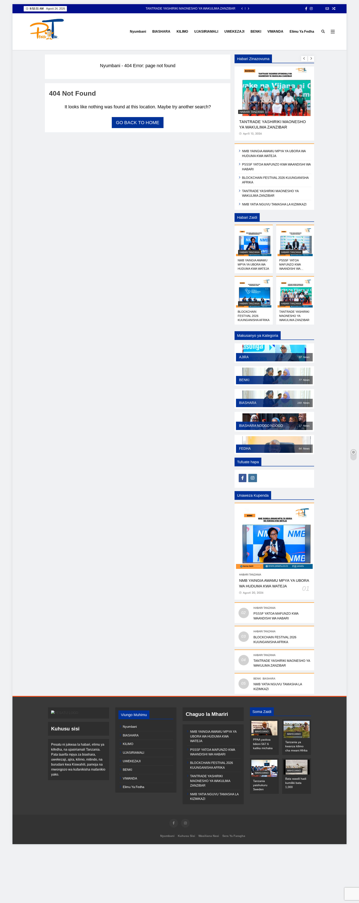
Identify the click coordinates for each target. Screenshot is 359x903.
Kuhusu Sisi (186, 836)
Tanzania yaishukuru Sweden (260, 785)
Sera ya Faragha (233, 836)
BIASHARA (161, 31)
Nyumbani (138, 31)
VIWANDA (275, 31)
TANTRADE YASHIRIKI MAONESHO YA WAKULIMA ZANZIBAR (190, 8)
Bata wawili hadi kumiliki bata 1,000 (295, 783)
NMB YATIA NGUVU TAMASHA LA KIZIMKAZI (274, 204)
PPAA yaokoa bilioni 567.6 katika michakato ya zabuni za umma (264, 748)
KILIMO (182, 31)
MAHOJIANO (262, 731)
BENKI (256, 31)
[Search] (323, 31)
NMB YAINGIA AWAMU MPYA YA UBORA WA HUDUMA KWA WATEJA (253, 264)
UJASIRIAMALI (206, 31)
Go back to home (137, 122)
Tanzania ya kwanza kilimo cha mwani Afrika (296, 746)
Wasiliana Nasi (208, 836)
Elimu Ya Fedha (302, 31)
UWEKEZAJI (234, 31)
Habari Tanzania (252, 112)
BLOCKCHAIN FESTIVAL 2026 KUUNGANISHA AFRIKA (253, 316)
